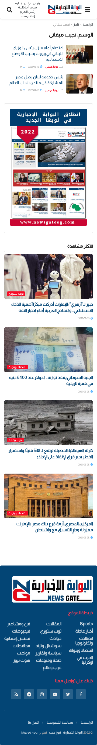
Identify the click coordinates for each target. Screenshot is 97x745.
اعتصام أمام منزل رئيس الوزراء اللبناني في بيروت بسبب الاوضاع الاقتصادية (37, 53)
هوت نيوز (21, 660)
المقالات (53, 623)
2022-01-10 (34, 90)
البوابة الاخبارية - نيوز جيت (66, 732)
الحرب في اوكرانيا (85, 659)
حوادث (55, 638)
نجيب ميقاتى (61, 24)
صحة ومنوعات (48, 660)
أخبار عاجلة (84, 631)
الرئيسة (88, 24)
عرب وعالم (15, 439)
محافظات (21, 645)
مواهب (23, 653)
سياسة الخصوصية (60, 722)
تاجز (76, 24)
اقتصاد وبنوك (17, 366)
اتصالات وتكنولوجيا (84, 640)
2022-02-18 (34, 66)
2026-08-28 (84, 391)
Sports (86, 623)
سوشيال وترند (48, 645)
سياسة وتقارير (48, 653)
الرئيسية (87, 722)
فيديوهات (21, 631)
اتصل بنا (33, 722)
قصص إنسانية (17, 638)
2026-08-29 (84, 318)
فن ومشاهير (18, 623)
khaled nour (30, 732)
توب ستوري (16, 293)
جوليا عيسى (51, 66)
